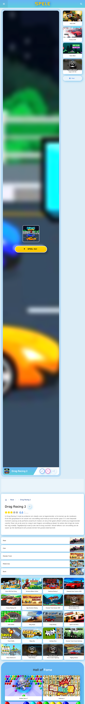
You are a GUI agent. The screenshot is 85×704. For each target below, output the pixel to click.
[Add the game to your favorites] (29, 506)
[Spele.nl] (6, 500)
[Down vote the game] (47, 471)
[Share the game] (53, 471)
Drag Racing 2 (25, 500)
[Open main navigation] (4, 4)
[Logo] (42, 4)
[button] (81, 4)
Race (12, 500)
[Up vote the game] (42, 471)
